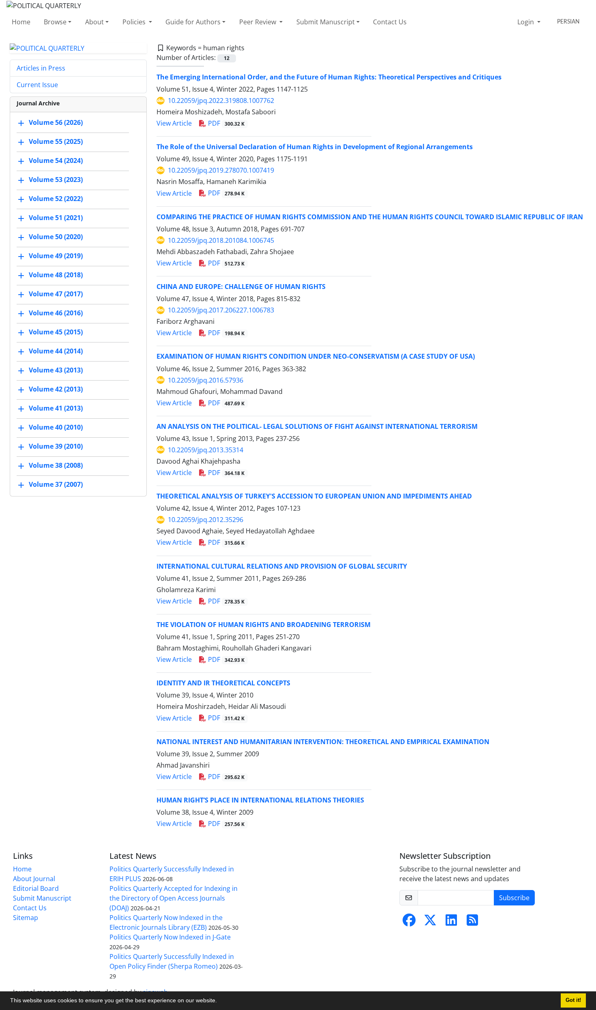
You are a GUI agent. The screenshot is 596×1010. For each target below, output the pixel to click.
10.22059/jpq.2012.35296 (205, 519)
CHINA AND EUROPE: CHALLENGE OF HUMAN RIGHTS (241, 286)
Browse (55, 21)
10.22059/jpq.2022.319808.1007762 (221, 100)
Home (21, 21)
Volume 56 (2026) (56, 122)
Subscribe (514, 897)
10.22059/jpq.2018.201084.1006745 (221, 240)
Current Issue (37, 84)
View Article (174, 123)
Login (526, 21)
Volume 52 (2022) (56, 199)
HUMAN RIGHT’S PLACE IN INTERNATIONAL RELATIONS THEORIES (260, 800)
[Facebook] (409, 922)
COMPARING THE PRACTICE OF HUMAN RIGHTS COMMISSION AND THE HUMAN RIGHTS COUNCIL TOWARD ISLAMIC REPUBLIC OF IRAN (370, 216)
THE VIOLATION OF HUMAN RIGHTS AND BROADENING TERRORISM (264, 624)
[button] (220, 1001)
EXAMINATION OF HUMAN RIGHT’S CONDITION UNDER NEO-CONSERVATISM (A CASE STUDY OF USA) (316, 356)
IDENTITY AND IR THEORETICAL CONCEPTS (223, 682)
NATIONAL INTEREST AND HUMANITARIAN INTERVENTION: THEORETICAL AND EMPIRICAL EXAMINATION (323, 741)
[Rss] (472, 922)
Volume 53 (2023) (56, 179)
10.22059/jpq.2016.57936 (205, 380)
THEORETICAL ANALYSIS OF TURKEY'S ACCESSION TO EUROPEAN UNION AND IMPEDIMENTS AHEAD (314, 496)
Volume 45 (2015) (56, 332)
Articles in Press (41, 68)
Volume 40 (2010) (56, 427)
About (94, 21)
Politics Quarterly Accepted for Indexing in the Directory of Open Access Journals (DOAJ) (173, 898)
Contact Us (390, 21)
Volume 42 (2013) (56, 389)
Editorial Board (36, 888)
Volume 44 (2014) (56, 351)
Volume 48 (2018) (56, 275)
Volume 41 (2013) (56, 408)
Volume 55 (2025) (56, 141)
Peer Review (258, 21)
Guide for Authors (193, 21)
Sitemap (25, 917)
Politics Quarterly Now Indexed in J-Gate (170, 937)
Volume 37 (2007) (56, 484)
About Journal (34, 878)
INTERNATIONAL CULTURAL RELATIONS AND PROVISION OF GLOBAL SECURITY (282, 566)
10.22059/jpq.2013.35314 (205, 449)
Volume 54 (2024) (56, 160)
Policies (134, 21)
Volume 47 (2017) (56, 294)
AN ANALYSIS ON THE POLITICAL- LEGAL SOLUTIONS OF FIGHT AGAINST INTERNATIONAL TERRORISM (317, 426)
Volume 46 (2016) (56, 313)
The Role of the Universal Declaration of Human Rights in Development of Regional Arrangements (315, 146)
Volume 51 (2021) (56, 218)
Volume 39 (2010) (56, 446)
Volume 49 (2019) (56, 256)
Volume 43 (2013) (56, 370)
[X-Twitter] (430, 922)
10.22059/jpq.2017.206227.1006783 (221, 310)
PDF (225, 123)
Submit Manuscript (325, 21)
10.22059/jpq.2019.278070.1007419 (221, 170)
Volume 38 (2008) (56, 465)
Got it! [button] (573, 1000)
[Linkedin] (451, 922)
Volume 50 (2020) (56, 237)
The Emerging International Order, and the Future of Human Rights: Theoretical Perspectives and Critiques (329, 77)
